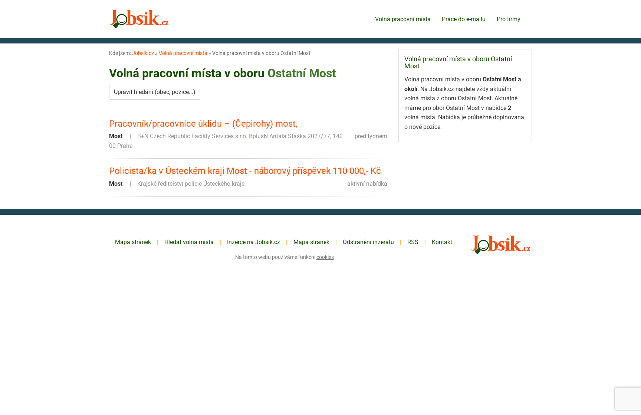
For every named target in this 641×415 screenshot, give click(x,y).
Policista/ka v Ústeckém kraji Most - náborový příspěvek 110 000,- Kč (245, 171)
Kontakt (442, 242)
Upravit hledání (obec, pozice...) (154, 91)
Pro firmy (508, 19)
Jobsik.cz (143, 53)
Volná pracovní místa (403, 19)
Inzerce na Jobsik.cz (253, 242)
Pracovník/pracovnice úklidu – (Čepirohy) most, (203, 124)
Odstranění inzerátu (368, 242)
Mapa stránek (133, 242)
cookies (325, 257)
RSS (412, 242)
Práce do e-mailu (464, 19)
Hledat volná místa (189, 242)
